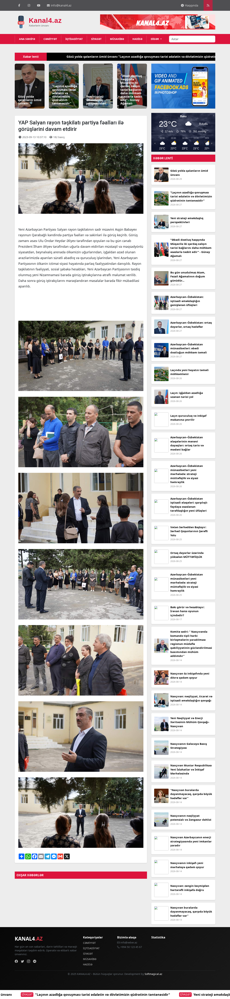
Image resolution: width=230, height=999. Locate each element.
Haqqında (191, 5)
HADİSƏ (137, 39)
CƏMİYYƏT (50, 39)
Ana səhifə (27, 39)
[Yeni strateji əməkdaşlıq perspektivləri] (98, 86)
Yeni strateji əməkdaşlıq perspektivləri (77, 994)
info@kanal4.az (61, 5)
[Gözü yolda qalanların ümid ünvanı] (30, 86)
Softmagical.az (153, 974)
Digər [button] (155, 39)
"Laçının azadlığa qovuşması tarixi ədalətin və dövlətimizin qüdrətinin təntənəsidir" (104, 57)
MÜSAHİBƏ (117, 39)
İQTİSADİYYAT (74, 39)
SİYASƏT (96, 39)
